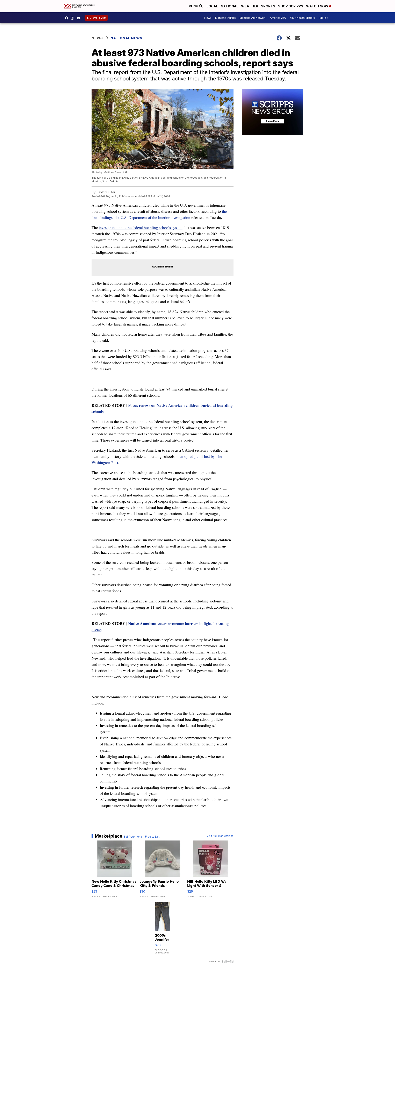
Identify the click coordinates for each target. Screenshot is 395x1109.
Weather (249, 6)
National (229, 6)
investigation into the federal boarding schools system (140, 227)
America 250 (278, 18)
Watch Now (317, 6)
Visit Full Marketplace (220, 836)
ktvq (73, 18)
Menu (193, 6)
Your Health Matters (302, 18)
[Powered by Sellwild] (228, 961)
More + (323, 18)
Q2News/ (67, 18)
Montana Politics (225, 18)
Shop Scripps (290, 6)
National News (126, 38)
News (207, 18)
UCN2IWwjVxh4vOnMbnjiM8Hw (79, 18)
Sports (268, 6)
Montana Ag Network (252, 18)
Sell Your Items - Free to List (141, 836)
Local (212, 6)
